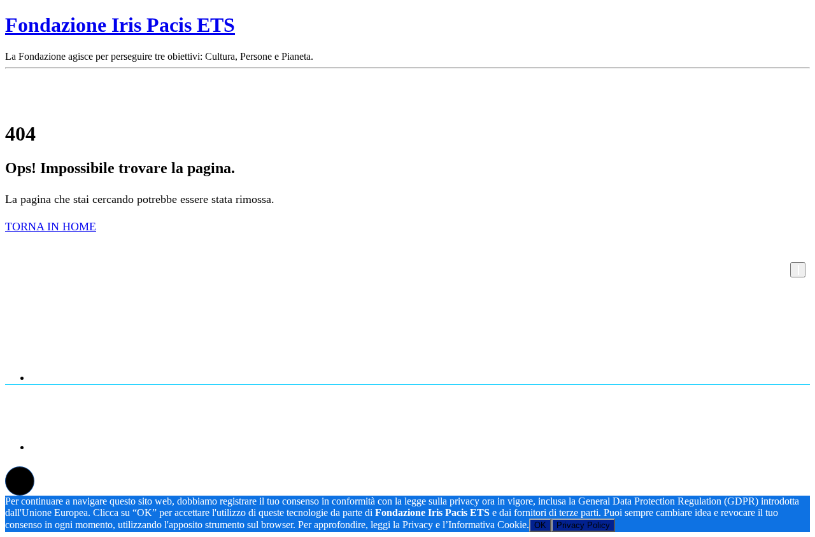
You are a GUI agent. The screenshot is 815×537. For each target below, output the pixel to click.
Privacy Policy (583, 525)
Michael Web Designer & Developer (631, 418)
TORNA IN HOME (50, 226)
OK (540, 525)
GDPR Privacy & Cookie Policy (433, 446)
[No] (797, 269)
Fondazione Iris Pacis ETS (120, 24)
